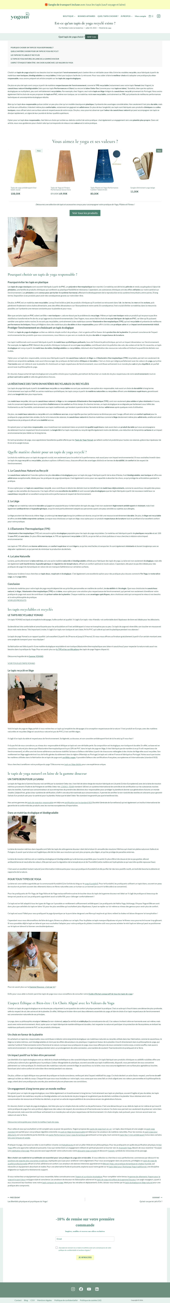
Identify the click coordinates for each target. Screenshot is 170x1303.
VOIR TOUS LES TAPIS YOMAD (21, 663)
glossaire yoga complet (87, 1150)
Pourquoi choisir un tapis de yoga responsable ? (32, 48)
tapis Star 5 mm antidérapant (132, 1135)
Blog (26, 1300)
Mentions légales (44, 1300)
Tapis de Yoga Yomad (84, 440)
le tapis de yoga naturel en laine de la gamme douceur (35, 59)
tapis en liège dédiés (72, 764)
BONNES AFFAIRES (86, 16)
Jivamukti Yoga (125, 1148)
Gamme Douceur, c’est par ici (42, 987)
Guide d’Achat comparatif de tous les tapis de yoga (110, 994)
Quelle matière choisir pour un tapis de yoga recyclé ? (35, 51)
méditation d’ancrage (20, 1150)
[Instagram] (158, 16)
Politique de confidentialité (66, 1300)
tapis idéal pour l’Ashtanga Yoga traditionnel (127, 1166)
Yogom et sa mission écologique (88, 1176)
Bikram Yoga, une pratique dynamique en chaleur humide (127, 1163)
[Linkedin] (97, 1289)
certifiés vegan (69, 757)
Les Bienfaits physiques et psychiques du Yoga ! (28, 1200)
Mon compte (140, 16)
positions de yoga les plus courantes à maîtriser (28, 1160)
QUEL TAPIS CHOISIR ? (108, 16)
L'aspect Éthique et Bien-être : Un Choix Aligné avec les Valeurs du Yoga (42, 63)
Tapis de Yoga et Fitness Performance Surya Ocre (61, 189)
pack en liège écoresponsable (72, 1132)
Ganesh (111, 1150)
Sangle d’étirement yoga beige (142, 188)
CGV (32, 1300)
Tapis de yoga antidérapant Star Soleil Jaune (24, 189)
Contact (18, 1300)
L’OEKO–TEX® (67, 786)
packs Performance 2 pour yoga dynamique (67, 1135)
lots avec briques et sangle (19, 1138)
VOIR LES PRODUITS (17, 600)
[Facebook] (81, 1289)
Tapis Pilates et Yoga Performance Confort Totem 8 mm (104, 189)
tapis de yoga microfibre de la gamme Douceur (116, 1179)
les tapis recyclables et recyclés (25, 55)
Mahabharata (67, 1145)
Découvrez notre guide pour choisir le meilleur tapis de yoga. (33, 1122)
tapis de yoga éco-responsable (40, 802)
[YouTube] (89, 1289)
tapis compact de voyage (52, 1182)
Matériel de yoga (105, 28)
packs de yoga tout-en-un (101, 1129)
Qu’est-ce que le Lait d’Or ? (151, 1200)
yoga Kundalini (91, 883)
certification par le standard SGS (78, 802)
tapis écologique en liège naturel (138, 1182)
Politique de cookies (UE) (90, 1300)
